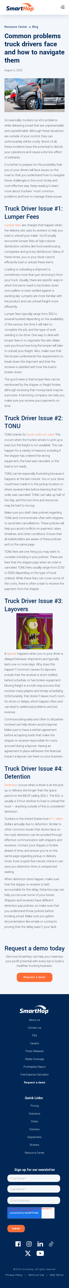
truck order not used (40, 434)
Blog (35, 27)
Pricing (35, 1106)
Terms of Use (36, 1275)
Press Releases (35, 1051)
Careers (34, 1043)
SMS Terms (56, 1275)
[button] (62, 7)
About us (34, 1020)
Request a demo (35, 977)
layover (12, 654)
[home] (19, 8)
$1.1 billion (56, 819)
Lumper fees (12, 225)
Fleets (34, 1121)
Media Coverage (34, 1059)
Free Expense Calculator (34, 1075)
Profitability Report (35, 1067)
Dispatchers (34, 1137)
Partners (34, 1129)
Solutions (34, 1114)
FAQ (34, 1035)
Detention (10, 785)
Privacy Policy (14, 1275)
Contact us (34, 1028)
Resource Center (17, 27)
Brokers (34, 1145)
